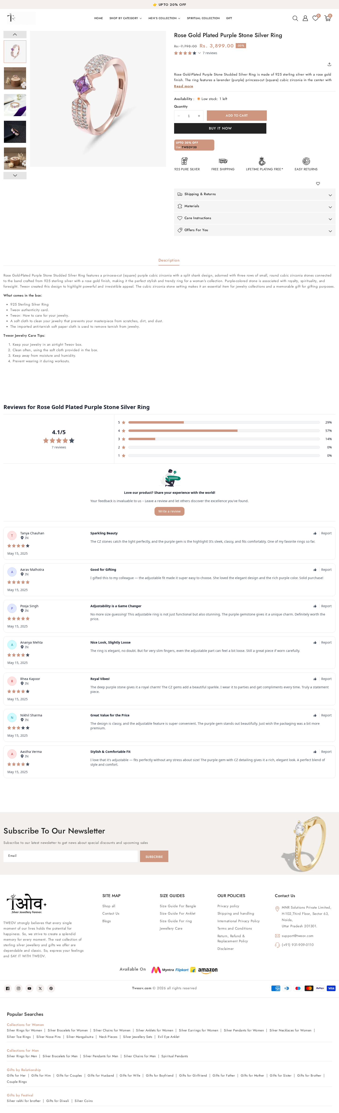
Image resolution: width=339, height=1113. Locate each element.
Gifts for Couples (69, 1075)
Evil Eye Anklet (168, 1036)
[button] (295, 18)
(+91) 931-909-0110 (298, 944)
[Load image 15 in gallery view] (15, 158)
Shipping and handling (235, 913)
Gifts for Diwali (57, 1100)
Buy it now (220, 128)
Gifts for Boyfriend (160, 1075)
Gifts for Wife (130, 1075)
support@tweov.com (298, 935)
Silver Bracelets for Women (68, 1030)
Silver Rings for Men (22, 1056)
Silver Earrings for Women (198, 1030)
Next (15, 175)
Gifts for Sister (280, 1075)
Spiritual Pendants (174, 1056)
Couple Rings (17, 1081)
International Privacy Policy (238, 921)
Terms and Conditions (234, 928)
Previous (15, 34)
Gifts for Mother (252, 1075)
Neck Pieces (108, 1036)
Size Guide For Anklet (178, 913)
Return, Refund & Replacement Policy (232, 938)
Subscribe (154, 856)
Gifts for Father (224, 1075)
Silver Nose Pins (48, 1036)
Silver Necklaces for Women (291, 1030)
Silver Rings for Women (24, 1030)
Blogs (106, 921)
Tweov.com (141, 988)
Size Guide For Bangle (178, 906)
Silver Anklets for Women (154, 1030)
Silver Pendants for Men (100, 1056)
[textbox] (169, 323)
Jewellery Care (171, 928)
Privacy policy (228, 906)
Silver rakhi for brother (24, 1100)
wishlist (319, 184)
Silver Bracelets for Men (60, 1056)
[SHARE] (330, 64)
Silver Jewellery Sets (137, 1036)
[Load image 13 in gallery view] (15, 105)
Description (169, 260)
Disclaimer (225, 948)
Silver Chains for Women (112, 1030)
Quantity (180, 106)
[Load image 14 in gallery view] (15, 132)
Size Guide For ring (176, 921)
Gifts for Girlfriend (193, 1075)
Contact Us (110, 913)
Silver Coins (84, 1100)
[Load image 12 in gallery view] (15, 78)
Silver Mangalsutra (79, 1036)
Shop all (108, 906)
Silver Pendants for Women (244, 1030)
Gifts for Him (41, 1075)
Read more (183, 86)
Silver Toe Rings (19, 1036)
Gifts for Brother (309, 1075)
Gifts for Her (16, 1075)
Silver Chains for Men (140, 1056)
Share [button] (330, 64)
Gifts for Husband (101, 1075)
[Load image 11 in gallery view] (15, 51)
